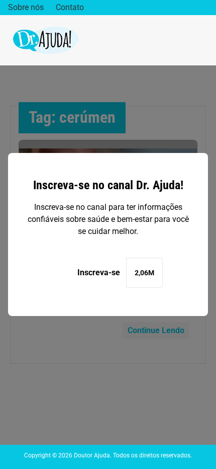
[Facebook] (173, 8)
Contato (70, 7)
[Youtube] (204, 8)
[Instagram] (188, 8)
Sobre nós (26, 7)
